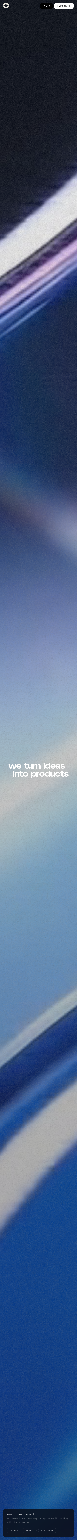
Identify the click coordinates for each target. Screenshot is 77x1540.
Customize (47, 1530)
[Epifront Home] (6, 5)
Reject (29, 1530)
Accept (14, 1530)
